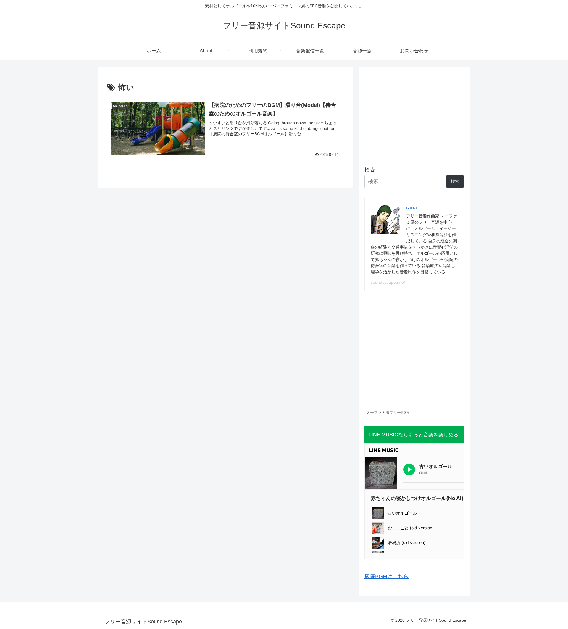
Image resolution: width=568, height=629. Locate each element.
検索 (369, 170)
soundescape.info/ (388, 282)
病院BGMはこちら (386, 576)
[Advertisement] (414, 114)
